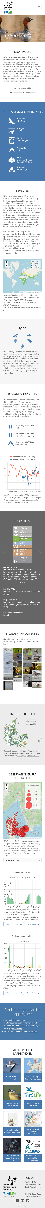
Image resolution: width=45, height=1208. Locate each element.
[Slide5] (17, 656)
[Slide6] (37, 658)
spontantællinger (30, 976)
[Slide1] (22, 582)
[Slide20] (27, 684)
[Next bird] (43, 26)
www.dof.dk (22, 1206)
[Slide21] (37, 684)
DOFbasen (7, 641)
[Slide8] (17, 663)
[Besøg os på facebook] (17, 1201)
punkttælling (16, 1028)
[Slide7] (27, 657)
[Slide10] (37, 666)
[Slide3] (37, 651)
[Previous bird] (2, 26)
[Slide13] (37, 673)
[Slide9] (27, 663)
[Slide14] (17, 675)
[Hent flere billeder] (22, 693)
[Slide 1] (23, 1037)
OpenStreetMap (30, 292)
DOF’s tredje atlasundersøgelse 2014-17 (19, 753)
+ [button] (6, 262)
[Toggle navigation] (39, 7)
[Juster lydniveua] (24, 92)
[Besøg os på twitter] (27, 1201)
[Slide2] (24, 582)
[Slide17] (37, 679)
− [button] (6, 265)
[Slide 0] (21, 1037)
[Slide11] (17, 670)
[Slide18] (17, 680)
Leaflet (21, 292)
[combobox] (22, 860)
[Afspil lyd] (11, 92)
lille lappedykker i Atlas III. (28, 755)
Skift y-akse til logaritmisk (13, 924)
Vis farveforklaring (33, 924)
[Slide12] (27, 670)
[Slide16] (27, 677)
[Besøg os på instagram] (22, 1201)
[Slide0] (20, 582)
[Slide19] (8, 685)
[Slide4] (8, 663)
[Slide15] (8, 676)
